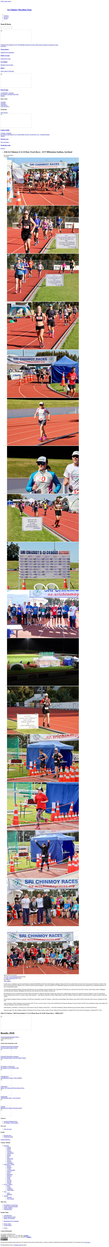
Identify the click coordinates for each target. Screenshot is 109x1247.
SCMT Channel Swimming (11, 1206)
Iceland (9, 1154)
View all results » (5, 142)
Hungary (9, 1171)
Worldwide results (8, 1137)
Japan (8, 1193)
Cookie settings (8, 1225)
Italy (8, 1157)
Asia (5, 1191)
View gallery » (7, 981)
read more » (88, 1242)
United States (10, 1190)
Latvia (8, 1173)
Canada (9, 1187)
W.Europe (6, 1145)
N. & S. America (8, 1184)
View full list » (4, 112)
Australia (9, 1197)
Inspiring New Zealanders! (7, 52)
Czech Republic (11, 1170)
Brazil (8, 1186)
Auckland (3, 102)
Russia (8, 1177)
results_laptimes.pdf (10, 978)
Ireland (9, 1155)
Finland (9, 1148)
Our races (6, 17)
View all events (8, 1129)
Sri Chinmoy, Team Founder (11, 1123)
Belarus (9, 1165)
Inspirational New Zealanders (11, 1221)
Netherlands (10, 1158)
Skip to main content (6, 1)
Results (6, 18)
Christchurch (4, 105)
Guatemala (9, 1188)
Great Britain (10, 1153)
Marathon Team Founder (7, 65)
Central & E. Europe (9, 1164)
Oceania (6, 1196)
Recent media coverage (10, 1217)
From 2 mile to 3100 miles (7, 71)
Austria (9, 1147)
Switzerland (10, 1163)
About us (6, 15)
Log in (5, 1228)
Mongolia (9, 1194)
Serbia (8, 1178)
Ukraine (9, 1183)
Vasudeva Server (18, 1245)
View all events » (5, 106)
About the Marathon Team (10, 1121)
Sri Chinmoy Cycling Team (11, 1205)
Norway (9, 1160)
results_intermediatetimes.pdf (12, 976)
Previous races (7, 1135)
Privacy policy (7, 1223)
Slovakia (9, 1181)
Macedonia (10, 1174)
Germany (9, 1151)
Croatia (9, 1168)
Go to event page (5, 1037)
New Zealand (10, 1198)
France (8, 1150)
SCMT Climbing (8, 1208)
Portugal (9, 1161)
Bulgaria (9, 1167)
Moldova (9, 1176)
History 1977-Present (9, 1218)
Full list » (3, 148)
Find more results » (14, 1037)
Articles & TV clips (6, 58)
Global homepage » (6, 1139)
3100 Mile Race (8, 1209)
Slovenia (9, 1180)
